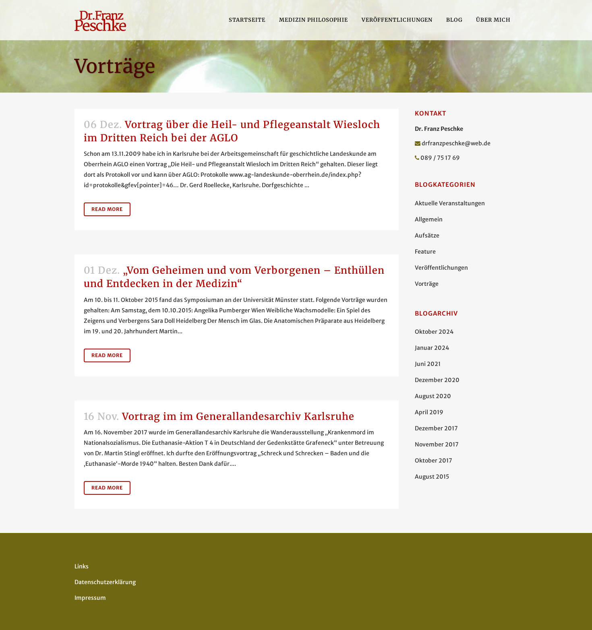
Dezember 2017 (436, 428)
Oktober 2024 (434, 331)
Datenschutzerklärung (105, 582)
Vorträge (427, 283)
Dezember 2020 (437, 380)
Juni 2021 (428, 364)
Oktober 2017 (433, 460)
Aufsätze (427, 235)
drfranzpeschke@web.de (456, 143)
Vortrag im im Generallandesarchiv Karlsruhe (238, 416)
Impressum (90, 597)
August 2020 (433, 396)
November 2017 (437, 444)
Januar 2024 (432, 347)
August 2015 (432, 476)
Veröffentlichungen (441, 267)
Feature (425, 251)
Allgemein (429, 219)
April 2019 (429, 412)
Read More (107, 209)
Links (82, 566)
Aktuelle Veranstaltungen (450, 203)
